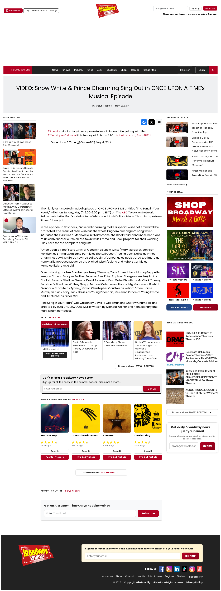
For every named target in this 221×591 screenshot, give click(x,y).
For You (55, 317)
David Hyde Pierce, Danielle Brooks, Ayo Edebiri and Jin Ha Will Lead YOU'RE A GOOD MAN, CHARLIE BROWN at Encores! (18, 166)
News (55, 70)
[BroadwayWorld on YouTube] (199, 569)
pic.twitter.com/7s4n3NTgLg (134, 135)
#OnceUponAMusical (61, 135)
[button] (213, 70)
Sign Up (190, 556)
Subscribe (148, 513)
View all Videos (175, 184)
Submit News (155, 576)
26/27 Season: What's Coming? (41, 10)
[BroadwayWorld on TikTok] (184, 569)
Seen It (55, 451)
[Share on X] (151, 122)
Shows (66, 70)
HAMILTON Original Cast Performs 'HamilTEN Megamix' (205, 161)
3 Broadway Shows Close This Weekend (17, 136)
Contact (129, 576)
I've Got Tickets (55, 456)
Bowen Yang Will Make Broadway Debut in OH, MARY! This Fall (15, 231)
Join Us (141, 576)
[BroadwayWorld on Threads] (192, 569)
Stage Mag (149, 70)
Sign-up (195, 8)
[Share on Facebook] (144, 122)
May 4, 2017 (103, 142)
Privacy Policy (194, 582)
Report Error (196, 576)
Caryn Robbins (72, 490)
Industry (78, 70)
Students (112, 70)
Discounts (205, 307)
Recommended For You (180, 323)
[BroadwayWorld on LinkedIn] (177, 569)
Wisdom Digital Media (149, 582)
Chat (90, 70)
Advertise (107, 576)
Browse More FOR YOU (136, 366)
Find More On (99, 472)
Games (135, 70)
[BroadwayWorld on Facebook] (161, 569)
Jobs (100, 70)
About (119, 576)
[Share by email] (159, 122)
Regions (169, 576)
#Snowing (54, 131)
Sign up (208, 446)
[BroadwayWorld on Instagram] (169, 569)
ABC (125, 212)
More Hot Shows (179, 307)
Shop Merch (15, 10)
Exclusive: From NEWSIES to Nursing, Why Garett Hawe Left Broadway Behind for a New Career (18, 200)
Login (202, 70)
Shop (124, 70)
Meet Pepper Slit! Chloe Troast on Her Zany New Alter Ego (205, 128)
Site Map (181, 576)
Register (185, 70)
